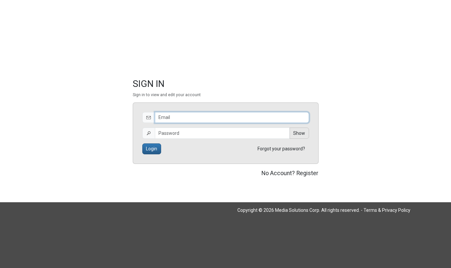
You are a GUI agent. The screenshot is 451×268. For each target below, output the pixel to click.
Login (151, 148)
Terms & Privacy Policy (387, 210)
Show (299, 133)
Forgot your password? (281, 148)
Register (307, 173)
